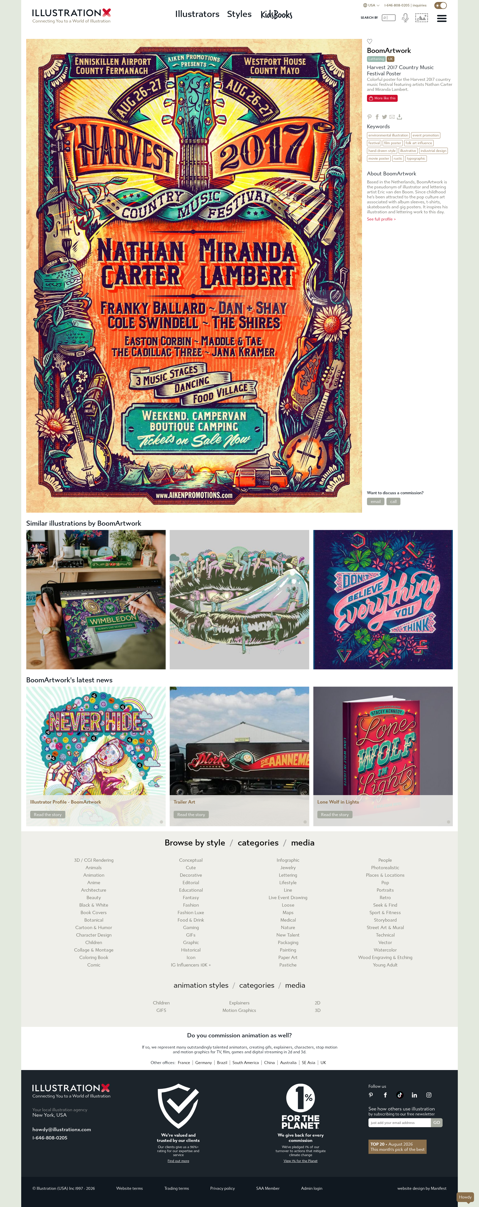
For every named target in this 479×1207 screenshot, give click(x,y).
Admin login (311, 1188)
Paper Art (288, 957)
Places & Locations (385, 875)
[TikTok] (400, 1097)
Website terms (129, 1188)
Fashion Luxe (191, 912)
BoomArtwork (389, 50)
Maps (288, 912)
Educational (191, 890)
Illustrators (197, 14)
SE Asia (308, 1062)
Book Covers (94, 912)
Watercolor (385, 950)
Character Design (94, 935)
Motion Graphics (239, 1010)
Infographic (288, 860)
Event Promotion (426, 135)
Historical (191, 950)
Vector (385, 942)
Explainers (239, 1003)
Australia (288, 1062)
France (184, 1062)
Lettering (376, 59)
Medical (288, 920)
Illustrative (408, 151)
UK (323, 1062)
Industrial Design (433, 151)
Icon (191, 957)
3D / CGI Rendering (94, 860)
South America (246, 1062)
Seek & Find (385, 905)
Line (288, 890)
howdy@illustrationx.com (61, 1129)
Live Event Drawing (288, 897)
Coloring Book (93, 957)
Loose (288, 905)
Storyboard (385, 920)
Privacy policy (222, 1188)
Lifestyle (288, 882)
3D (318, 1010)
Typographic (416, 158)
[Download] (399, 117)
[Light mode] (441, 5)
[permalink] (161, 822)
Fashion (191, 905)
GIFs (191, 935)
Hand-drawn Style (382, 151)
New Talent (288, 935)
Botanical (93, 920)
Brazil (222, 1062)
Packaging (288, 942)
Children (93, 942)
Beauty (94, 897)
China (269, 1062)
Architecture (93, 890)
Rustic (398, 158)
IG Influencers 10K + (191, 965)
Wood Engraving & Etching (385, 957)
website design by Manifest (422, 1188)
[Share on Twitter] (384, 117)
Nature (288, 927)
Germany (203, 1062)
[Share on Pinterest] (369, 117)
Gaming (191, 927)
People (385, 860)
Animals (94, 867)
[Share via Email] (392, 117)
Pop (385, 882)
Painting (288, 950)
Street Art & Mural (385, 927)
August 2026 (391, 1144)
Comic (93, 965)
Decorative (191, 875)
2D (317, 1003)
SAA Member (268, 1188)
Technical (385, 935)
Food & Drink (191, 920)
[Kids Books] (277, 14)
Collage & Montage (94, 950)
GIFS (161, 1010)
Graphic (191, 942)
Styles (239, 14)
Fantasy (191, 897)
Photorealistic (385, 867)
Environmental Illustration (388, 135)
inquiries (420, 5)
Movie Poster (378, 158)
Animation (93, 875)
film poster (392, 143)
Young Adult (385, 965)
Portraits (385, 890)
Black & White (93, 905)
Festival (374, 143)
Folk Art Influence (419, 143)
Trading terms (176, 1188)
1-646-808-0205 (397, 5)
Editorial (191, 882)
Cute (191, 867)
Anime (93, 882)
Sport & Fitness (385, 912)
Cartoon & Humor (93, 927)
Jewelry (288, 867)
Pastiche (288, 965)
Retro (385, 897)
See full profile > (381, 219)
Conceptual (191, 860)
